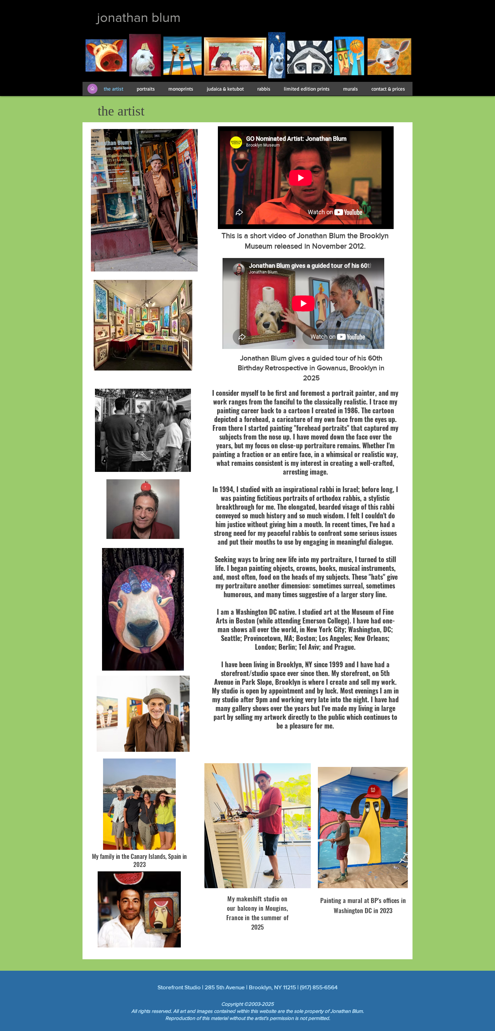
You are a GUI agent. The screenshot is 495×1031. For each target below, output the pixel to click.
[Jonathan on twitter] (375, 17)
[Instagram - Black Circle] (392, 17)
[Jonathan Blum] (357, 17)
